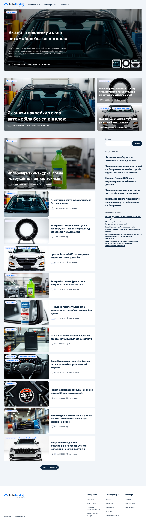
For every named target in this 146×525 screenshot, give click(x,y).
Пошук (108, 139)
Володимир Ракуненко (113, 234)
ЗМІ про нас (19, 516)
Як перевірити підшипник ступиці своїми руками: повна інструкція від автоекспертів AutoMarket (123, 169)
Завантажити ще (49, 467)
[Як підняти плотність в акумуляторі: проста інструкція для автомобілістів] (26, 339)
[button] (140, 4)
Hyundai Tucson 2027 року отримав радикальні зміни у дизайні (120, 181)
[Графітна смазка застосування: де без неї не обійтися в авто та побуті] (26, 394)
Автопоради (11, 12)
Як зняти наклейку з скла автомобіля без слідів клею (120, 159)
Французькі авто (12, 360)
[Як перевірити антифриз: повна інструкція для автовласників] (49, 164)
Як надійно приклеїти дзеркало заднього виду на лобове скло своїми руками (122, 202)
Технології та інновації (121, 108)
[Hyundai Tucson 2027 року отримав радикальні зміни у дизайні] (119, 117)
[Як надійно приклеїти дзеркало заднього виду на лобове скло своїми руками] (26, 312)
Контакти (7, 516)
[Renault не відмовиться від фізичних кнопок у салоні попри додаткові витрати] (26, 366)
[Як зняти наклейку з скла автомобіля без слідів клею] (49, 104)
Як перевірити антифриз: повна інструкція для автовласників (122, 191)
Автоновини (105, 108)
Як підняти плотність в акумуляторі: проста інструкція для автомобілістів (123, 236)
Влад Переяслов (111, 227)
